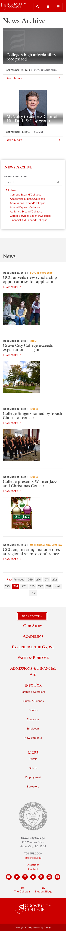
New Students (33, 738)
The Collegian (22, 891)
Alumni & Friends (33, 701)
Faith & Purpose (33, 657)
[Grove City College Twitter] (17, 877)
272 (54, 579)
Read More (10, 286)
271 (47, 579)
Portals (33, 759)
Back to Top (31, 616)
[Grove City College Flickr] (49, 877)
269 (30, 579)
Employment (33, 777)
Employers (33, 728)
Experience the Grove (33, 646)
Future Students (41, 273)
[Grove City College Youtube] (33, 877)
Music (34, 409)
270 (38, 579)
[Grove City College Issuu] (41, 877)
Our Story (33, 625)
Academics (33, 636)
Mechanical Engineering (46, 545)
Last (33, 593)
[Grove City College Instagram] (25, 877)
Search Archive (15, 176)
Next (57, 586)
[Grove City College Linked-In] (57, 877)
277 (40, 586)
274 (15, 586)
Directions (33, 865)
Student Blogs (43, 891)
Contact (33, 869)
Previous (19, 579)
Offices (33, 768)
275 (24, 586)
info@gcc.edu (33, 858)
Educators (33, 719)
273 (7, 586)
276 (32, 586)
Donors (33, 710)
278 (48, 586)
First (9, 579)
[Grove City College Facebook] (9, 877)
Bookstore (33, 786)
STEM (33, 341)
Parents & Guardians (33, 692)
